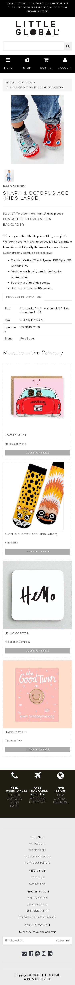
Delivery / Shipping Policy (37, 917)
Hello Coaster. (17, 633)
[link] (31, 953)
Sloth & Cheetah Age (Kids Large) (31, 533)
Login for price (38, 452)
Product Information (23, 296)
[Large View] (9, 176)
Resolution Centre (37, 856)
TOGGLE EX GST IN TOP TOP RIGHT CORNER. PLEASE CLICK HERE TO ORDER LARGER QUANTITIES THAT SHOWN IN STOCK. (37, 7)
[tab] (24, 297)
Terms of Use (37, 898)
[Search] (68, 46)
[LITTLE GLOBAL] (37, 27)
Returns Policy (37, 911)
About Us (37, 877)
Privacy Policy (37, 904)
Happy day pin (16, 731)
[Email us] (24, 953)
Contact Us (37, 883)
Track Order (37, 850)
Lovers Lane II (16, 435)
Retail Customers (37, 862)
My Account (37, 843)
